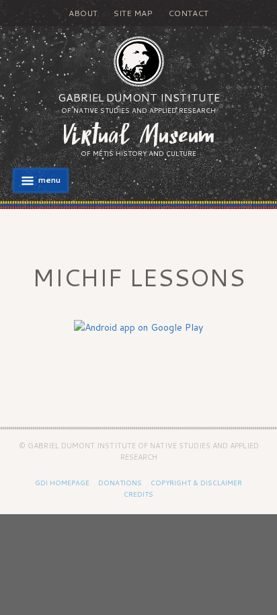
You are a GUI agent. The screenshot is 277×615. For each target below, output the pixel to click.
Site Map (133, 13)
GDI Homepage (62, 482)
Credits (138, 494)
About (83, 13)
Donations (120, 482)
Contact (188, 13)
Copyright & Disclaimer (196, 482)
